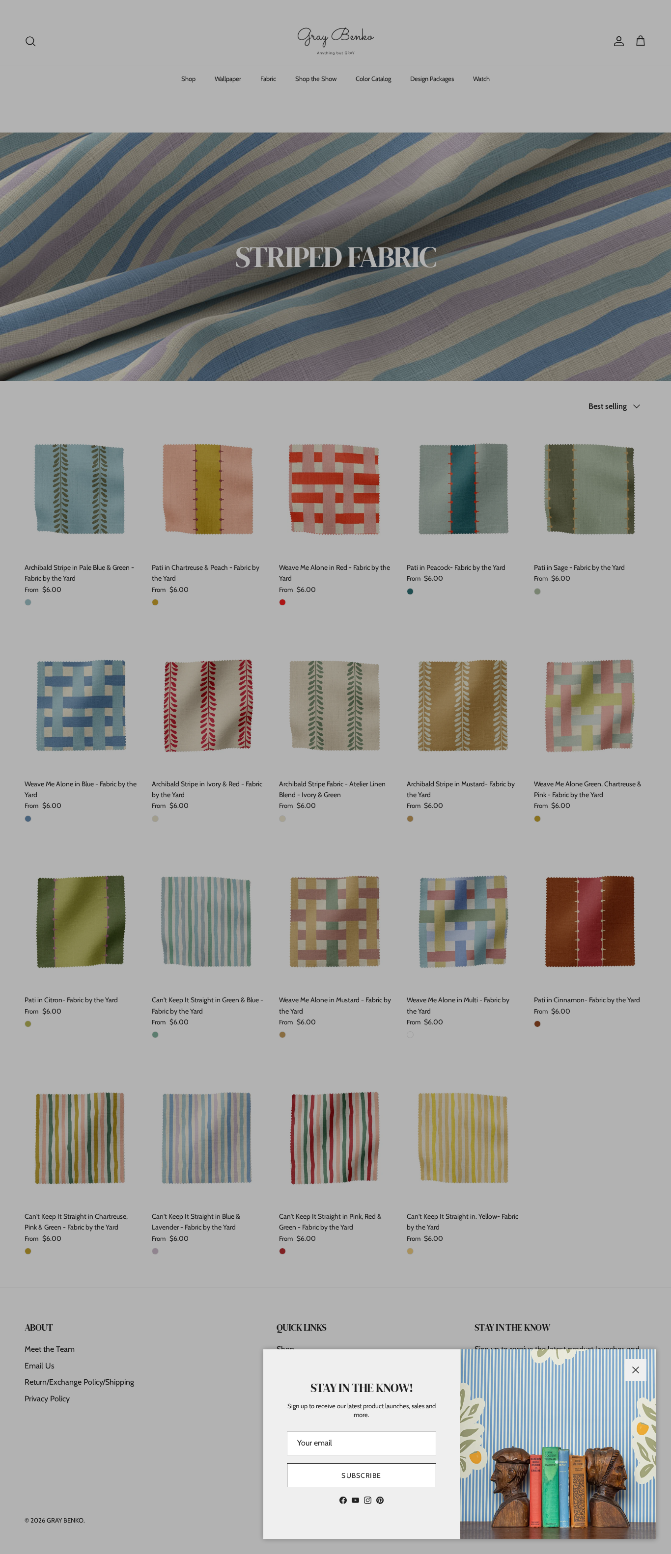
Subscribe (361, 1475)
